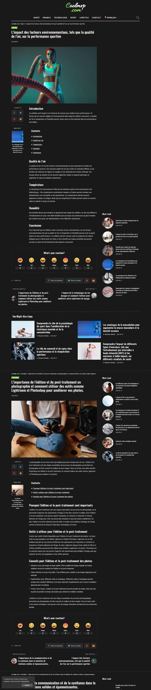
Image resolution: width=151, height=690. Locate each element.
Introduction (37, 136)
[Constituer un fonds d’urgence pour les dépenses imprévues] (107, 223)
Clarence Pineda (43, 336)
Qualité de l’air (38, 140)
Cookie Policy (25, 681)
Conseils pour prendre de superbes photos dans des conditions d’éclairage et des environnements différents (127, 249)
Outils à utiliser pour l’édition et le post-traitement (51, 492)
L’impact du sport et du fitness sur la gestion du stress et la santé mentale (127, 235)
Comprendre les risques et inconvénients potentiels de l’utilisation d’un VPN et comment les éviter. (127, 290)
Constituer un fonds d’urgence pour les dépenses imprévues (127, 221)
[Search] (138, 17)
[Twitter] (20, 112)
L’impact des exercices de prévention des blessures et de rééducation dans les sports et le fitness (128, 427)
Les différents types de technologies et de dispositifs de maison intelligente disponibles (127, 385)
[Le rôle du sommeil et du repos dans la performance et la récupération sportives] (22, 351)
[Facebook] (14, 112)
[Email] (20, 119)
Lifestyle (15, 377)
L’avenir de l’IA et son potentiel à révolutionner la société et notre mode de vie (127, 399)
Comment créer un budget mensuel (126, 441)
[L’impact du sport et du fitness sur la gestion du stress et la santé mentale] (107, 236)
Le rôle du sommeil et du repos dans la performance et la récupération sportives (54, 351)
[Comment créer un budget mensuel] (107, 442)
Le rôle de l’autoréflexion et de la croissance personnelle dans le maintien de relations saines (17, 503)
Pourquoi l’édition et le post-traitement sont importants (53, 488)
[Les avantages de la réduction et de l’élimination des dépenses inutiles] (107, 278)
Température (37, 144)
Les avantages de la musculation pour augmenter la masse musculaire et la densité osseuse (17, 148)
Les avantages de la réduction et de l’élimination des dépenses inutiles (126, 276)
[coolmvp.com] (75, 7)
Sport (14, 27)
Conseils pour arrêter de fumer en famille (125, 686)
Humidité (36, 148)
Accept (27, 685)
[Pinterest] (14, 119)
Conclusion (37, 152)
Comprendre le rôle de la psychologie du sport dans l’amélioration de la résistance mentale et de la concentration (55, 327)
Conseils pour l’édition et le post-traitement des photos (53, 496)
